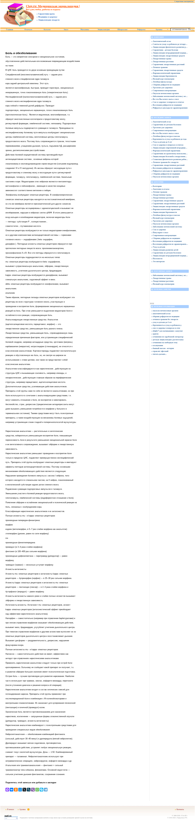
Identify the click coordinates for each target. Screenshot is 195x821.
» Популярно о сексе (159, 232)
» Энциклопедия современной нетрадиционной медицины (169, 147)
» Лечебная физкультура (161, 81)
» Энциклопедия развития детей (164, 250)
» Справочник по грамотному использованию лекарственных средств (169, 153)
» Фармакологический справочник (165, 73)
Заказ (66, 29)
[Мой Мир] (20, 789)
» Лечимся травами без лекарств (164, 162)
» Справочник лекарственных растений (167, 64)
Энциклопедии (103, 29)
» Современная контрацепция (163, 130)
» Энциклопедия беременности (164, 76)
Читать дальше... (160, 354)
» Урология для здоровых (162, 87)
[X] (24, 789)
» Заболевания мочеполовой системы (166, 226)
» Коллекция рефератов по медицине (166, 105)
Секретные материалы (184, 1)
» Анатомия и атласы (160, 189)
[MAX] (7, 789)
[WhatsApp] (37, 789)
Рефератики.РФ (182, 818)
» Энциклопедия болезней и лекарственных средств (169, 156)
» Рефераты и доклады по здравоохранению (169, 108)
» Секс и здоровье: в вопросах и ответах (167, 102)
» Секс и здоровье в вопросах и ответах (167, 145)
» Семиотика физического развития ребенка (169, 159)
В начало (28, 29)
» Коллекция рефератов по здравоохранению (169, 244)
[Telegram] (46, 789)
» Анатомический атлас (161, 41)
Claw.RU (184, 815)
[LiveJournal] (28, 789)
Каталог (47, 29)
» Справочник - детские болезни (164, 50)
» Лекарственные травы (161, 58)
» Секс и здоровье (158, 229)
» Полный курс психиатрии (162, 79)
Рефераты (141, 29)
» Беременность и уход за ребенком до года (168, 139)
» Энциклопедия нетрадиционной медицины (169, 53)
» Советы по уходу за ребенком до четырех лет (169, 44)
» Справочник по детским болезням (166, 124)
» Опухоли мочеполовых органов (165, 93)
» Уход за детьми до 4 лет (161, 142)
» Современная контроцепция (163, 90)
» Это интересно (158, 261)
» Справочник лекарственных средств (167, 70)
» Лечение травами (159, 192)
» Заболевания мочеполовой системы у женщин (169, 96)
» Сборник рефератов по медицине (165, 84)
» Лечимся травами (159, 67)
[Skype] (41, 789)
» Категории (156, 186)
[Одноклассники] (16, 789)
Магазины (84, 29)
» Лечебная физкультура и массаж (165, 136)
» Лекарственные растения (162, 61)
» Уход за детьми (158, 247)
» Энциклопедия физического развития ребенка (169, 47)
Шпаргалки (122, 29)
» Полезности (156, 258)
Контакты (180, 809)
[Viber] (33, 789)
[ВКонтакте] (11, 789)
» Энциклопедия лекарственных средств (168, 55)
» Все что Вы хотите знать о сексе (165, 99)
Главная (9, 29)
